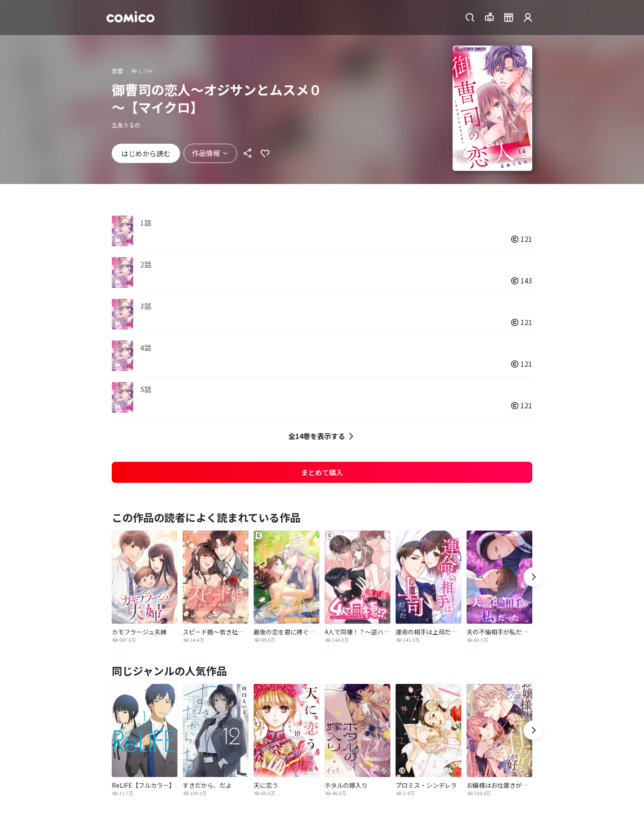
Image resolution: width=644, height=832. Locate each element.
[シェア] (248, 153)
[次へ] (533, 577)
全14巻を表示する (316, 436)
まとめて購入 (322, 472)
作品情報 (206, 153)
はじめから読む (145, 153)
